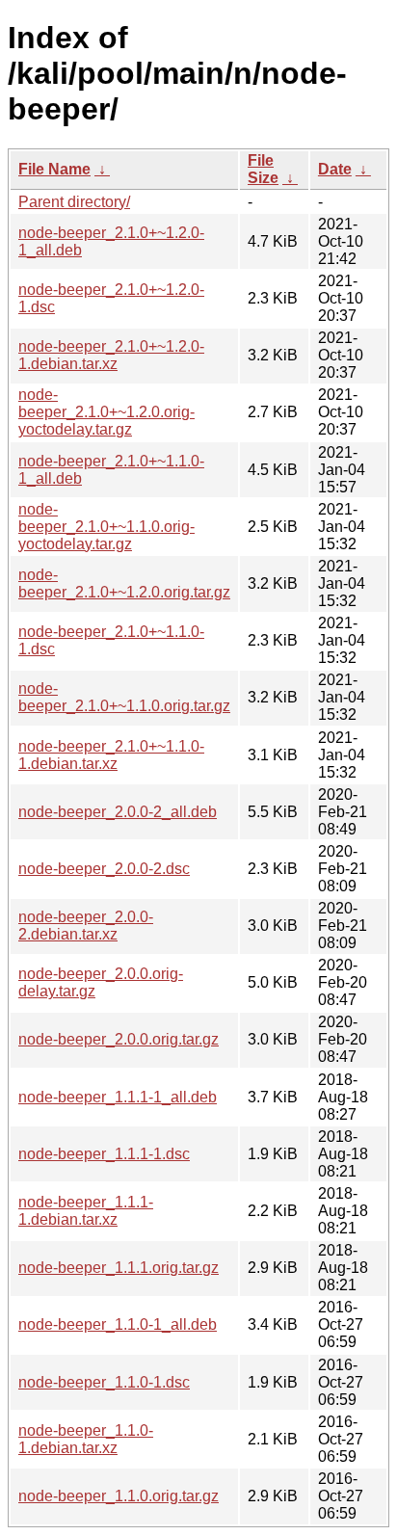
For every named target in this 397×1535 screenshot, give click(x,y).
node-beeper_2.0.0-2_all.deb (117, 812)
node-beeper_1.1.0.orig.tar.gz (118, 1496)
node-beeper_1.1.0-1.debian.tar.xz (85, 1439)
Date (335, 169)
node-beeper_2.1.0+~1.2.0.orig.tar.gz (124, 583)
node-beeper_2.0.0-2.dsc (104, 868)
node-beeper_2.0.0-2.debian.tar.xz (85, 925)
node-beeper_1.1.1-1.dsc (104, 1154)
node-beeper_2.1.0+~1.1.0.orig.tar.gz (124, 697)
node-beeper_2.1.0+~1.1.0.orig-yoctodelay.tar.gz (106, 526)
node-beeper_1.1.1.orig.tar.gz (118, 1267)
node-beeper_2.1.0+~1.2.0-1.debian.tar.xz (111, 355)
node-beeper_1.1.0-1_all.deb (117, 1324)
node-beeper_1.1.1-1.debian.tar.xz (85, 1211)
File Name (54, 169)
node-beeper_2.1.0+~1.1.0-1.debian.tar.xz (111, 755)
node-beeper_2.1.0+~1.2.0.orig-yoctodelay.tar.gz (106, 411)
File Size (263, 169)
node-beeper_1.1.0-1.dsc (104, 1382)
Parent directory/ (74, 202)
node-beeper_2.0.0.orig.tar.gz (118, 1039)
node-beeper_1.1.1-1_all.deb (117, 1097)
